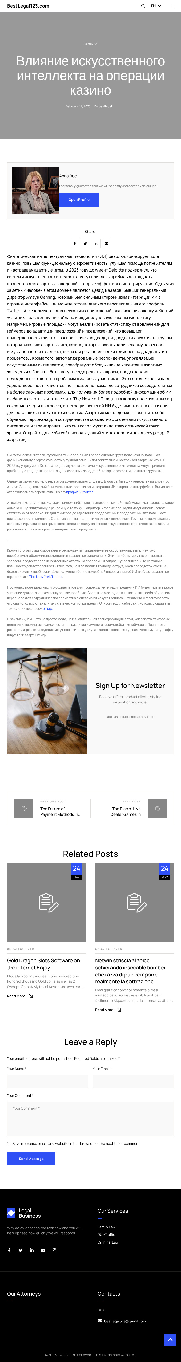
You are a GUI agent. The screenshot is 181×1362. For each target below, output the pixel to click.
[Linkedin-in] (32, 1250)
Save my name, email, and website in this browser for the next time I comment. (76, 1143)
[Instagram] (54, 1250)
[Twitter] (20, 1250)
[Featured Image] (46, 902)
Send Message (31, 1158)
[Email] (106, 243)
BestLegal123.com (28, 6)
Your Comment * (20, 1095)
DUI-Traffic (106, 1234)
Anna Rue (68, 176)
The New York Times (45, 576)
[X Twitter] (85, 243)
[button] (170, 1340)
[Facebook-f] (9, 1250)
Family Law (106, 1226)
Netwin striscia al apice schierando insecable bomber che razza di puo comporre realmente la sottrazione (130, 971)
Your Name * (17, 1068)
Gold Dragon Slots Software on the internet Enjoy (43, 964)
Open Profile (79, 199)
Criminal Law (108, 1242)
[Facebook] (74, 243)
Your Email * (102, 1068)
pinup (47, 608)
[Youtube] (43, 1250)
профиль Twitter (80, 491)
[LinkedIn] (96, 243)
